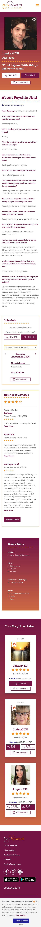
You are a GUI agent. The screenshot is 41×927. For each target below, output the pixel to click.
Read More (8, 426)
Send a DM (32, 75)
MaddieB (9, 434)
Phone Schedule (15, 807)
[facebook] (6, 872)
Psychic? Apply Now (12, 864)
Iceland (8, 413)
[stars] (20, 670)
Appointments (22, 82)
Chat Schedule (30, 747)
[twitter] (13, 872)
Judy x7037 (20, 729)
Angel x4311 (20, 789)
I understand (21, 921)
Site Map (7, 859)
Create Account (10, 846)
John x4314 (20, 665)
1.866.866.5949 (12, 887)
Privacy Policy (21, 915)
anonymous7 (11, 464)
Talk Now (22, 683)
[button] (35, 354)
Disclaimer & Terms (12, 855)
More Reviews (12, 519)
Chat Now (28, 807)
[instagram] (20, 872)
